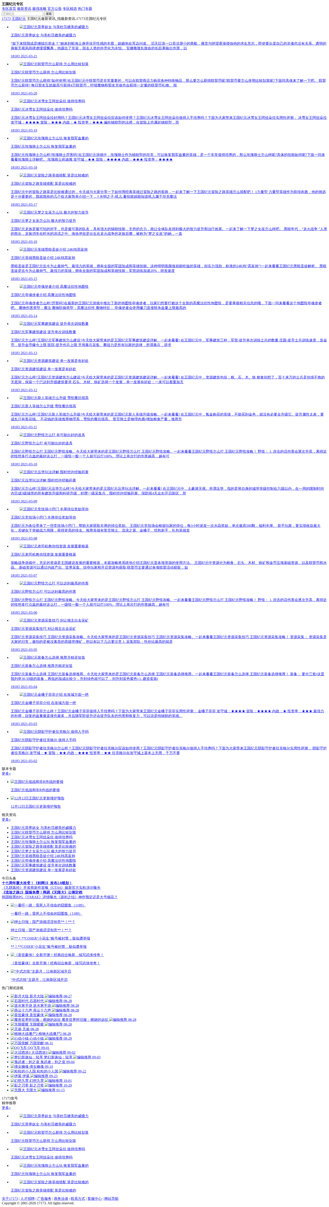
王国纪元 (19, 19)
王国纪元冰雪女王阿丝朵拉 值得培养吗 (42, 837)
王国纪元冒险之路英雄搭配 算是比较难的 (43, 846)
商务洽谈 (61, 1199)
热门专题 (85, 9)
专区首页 (9, 9)
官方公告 (54, 9)
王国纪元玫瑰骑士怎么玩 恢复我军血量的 (43, 842)
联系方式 (78, 1199)
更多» (6, 773)
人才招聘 (27, 1199)
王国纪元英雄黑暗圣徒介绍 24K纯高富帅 (43, 856)
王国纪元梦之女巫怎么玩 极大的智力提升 (43, 851)
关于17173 (10, 1199)
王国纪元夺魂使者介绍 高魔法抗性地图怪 (43, 860)
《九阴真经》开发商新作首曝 (25, 887)
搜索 (49, 13)
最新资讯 (24, 9)
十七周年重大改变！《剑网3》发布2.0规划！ (37, 883)
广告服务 (44, 1199)
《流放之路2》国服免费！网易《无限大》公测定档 (42, 892)
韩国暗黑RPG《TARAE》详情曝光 (29, 897)
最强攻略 (39, 9)
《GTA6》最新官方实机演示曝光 (74, 887)
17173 (6, 19)
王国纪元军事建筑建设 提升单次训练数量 (43, 865)
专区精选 (70, 9)
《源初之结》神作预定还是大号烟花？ (87, 897)
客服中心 (95, 1199)
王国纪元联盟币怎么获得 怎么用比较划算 (43, 832)
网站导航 (111, 1199)
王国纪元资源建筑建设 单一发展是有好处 (43, 870)
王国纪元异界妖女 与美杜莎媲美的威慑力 (43, 828)
